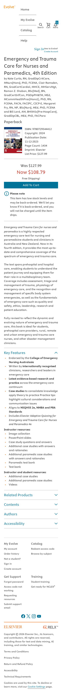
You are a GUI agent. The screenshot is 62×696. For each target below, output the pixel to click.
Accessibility (11, 670)
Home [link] (25, 9)
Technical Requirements (17, 676)
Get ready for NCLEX (43, 586)
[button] (31, 352)
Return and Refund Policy (18, 664)
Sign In (39, 49)
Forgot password (13, 581)
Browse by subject (41, 553)
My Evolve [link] (28, 20)
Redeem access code (42, 548)
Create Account (51, 51)
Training (36, 576)
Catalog (36, 544)
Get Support (12, 576)
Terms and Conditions (16, 651)
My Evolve (11, 544)
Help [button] (24, 40)
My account (10, 548)
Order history (11, 553)
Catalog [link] (26, 30)
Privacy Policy (12, 657)
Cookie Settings (36, 686)
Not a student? (12, 558)
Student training (40, 581)
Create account (12, 568)
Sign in (8, 563)
